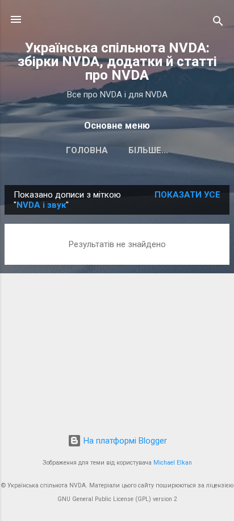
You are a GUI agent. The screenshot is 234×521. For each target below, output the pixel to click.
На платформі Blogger (124, 441)
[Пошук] (218, 23)
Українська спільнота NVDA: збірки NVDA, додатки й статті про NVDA (117, 61)
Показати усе (187, 195)
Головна (87, 150)
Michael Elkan (172, 462)
